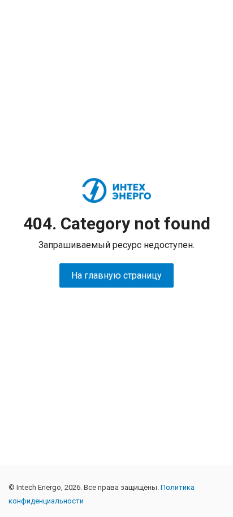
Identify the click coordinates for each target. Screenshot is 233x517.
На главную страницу (116, 275)
